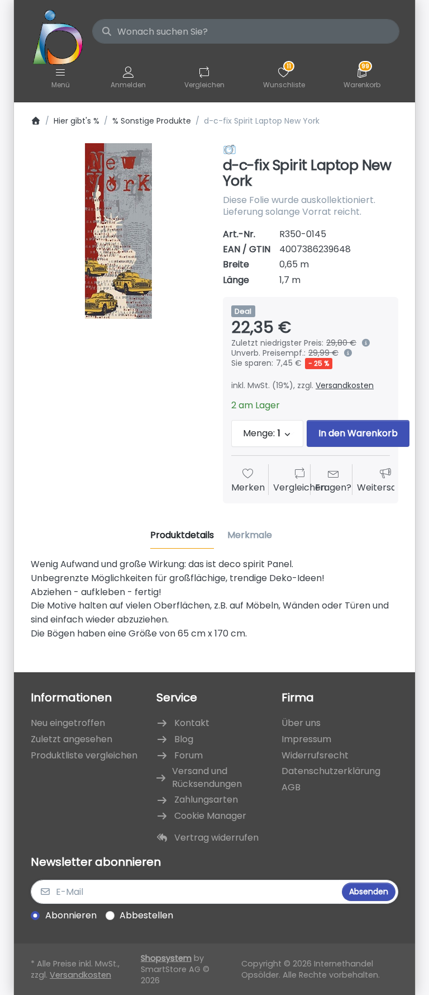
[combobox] (245, 31)
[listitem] (118, 231)
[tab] (182, 535)
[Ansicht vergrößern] (118, 231)
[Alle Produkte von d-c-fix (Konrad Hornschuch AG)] (229, 149)
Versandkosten (345, 385)
